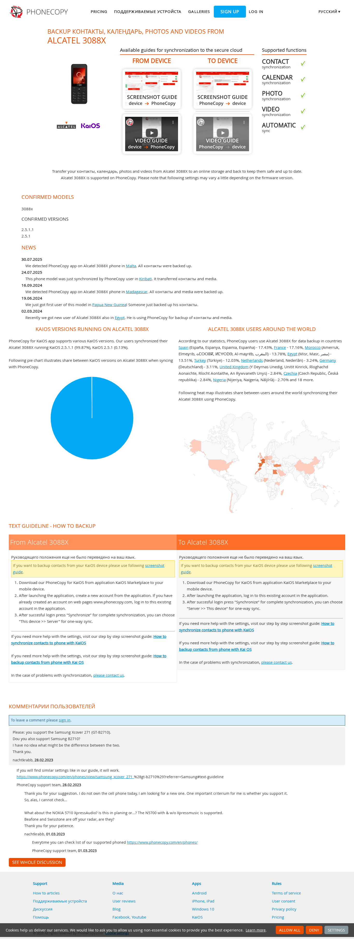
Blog (116, 909)
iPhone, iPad (203, 901)
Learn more (256, 930)
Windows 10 (203, 909)
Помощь (41, 917)
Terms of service (286, 892)
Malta (131, 265)
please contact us (108, 675)
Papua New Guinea (109, 304)
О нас (117, 892)
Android (199, 892)
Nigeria (219, 379)
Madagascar (136, 291)
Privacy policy (284, 909)
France (280, 347)
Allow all (289, 930)
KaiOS (197, 917)
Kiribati (145, 278)
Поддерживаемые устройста (147, 11)
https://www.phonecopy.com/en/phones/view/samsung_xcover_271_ (75, 777)
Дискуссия (42, 909)
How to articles (46, 892)
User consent (283, 901)
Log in (256, 11)
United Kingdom (234, 366)
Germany (328, 360)
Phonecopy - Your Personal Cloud (39, 12)
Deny (314, 930)
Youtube (139, 917)
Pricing (99, 11)
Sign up (230, 12)
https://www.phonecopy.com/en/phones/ (162, 842)
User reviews (124, 901)
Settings (336, 930)
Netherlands (252, 360)
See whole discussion (37, 862)
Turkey (200, 360)
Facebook (121, 917)
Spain (183, 347)
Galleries (199, 11)
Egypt (120, 317)
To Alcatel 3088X (223, 89)
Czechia (290, 373)
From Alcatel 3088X (152, 89)
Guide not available (223, 134)
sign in (64, 720)
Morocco (313, 347)
